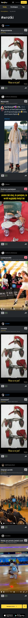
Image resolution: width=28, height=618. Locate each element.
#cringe (11, 103)
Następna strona (11, 606)
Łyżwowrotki (6, 258)
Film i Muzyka (4, 471)
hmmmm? (5, 400)
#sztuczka (11, 542)
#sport (7, 542)
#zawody (7, 259)
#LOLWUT (15, 103)
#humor (2, 33)
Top (23, 7)
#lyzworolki (21, 259)
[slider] (6, 309)
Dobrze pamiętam (8, 189)
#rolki (17, 259)
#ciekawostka (10, 33)
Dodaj (5, 7)
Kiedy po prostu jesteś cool (12, 541)
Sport (2, 259)
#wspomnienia (16, 33)
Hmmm (4, 328)
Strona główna (4, 11)
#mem (5, 33)
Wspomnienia (6, 30)
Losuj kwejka (24, 606)
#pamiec (14, 191)
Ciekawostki (3, 32)
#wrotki (21, 33)
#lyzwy (10, 259)
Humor (2, 191)
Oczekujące (14, 7)
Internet (2, 103)
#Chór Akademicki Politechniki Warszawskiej (13, 472)
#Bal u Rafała (3, 473)
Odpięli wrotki (7, 470)
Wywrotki (5, 102)
